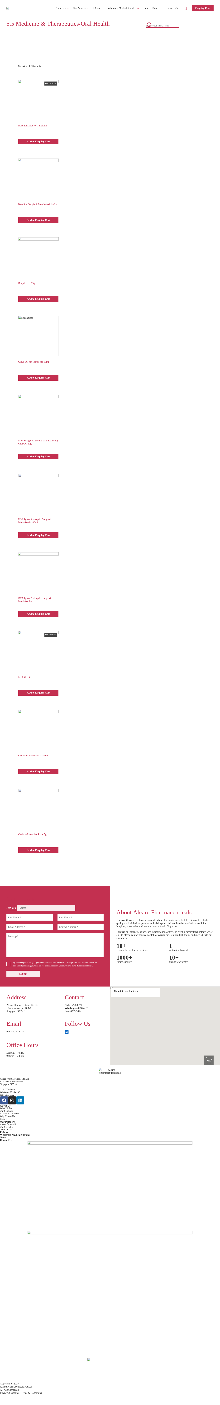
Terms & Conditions (31, 1393)
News (3, 1137)
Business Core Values (9, 1113)
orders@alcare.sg (15, 1031)
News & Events (151, 8)
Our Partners (79, 8)
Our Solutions (6, 1111)
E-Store (96, 8)
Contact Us (172, 8)
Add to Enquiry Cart (38, 141)
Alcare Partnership (8, 1124)
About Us (61, 8)
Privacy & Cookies (9, 1393)
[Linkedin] (20, 1100)
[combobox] (162, 26)
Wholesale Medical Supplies (122, 8)
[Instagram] (12, 1100)
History (3, 1119)
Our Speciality (6, 1127)
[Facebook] (4, 1100)
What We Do (6, 1108)
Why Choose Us (7, 1116)
